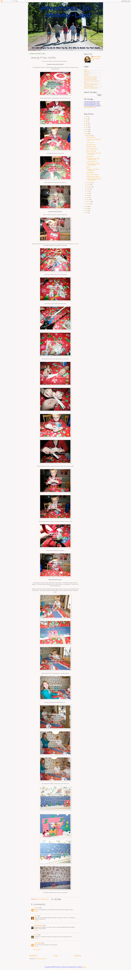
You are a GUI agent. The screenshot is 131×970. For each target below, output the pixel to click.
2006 (87, 212)
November (89, 182)
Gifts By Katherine (38, 925)
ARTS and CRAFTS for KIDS (90, 77)
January (89, 203)
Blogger (84, 967)
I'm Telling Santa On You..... (92, 161)
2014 (87, 125)
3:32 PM (36, 946)
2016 (87, 121)
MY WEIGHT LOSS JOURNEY (91, 84)
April (88, 197)
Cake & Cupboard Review (92, 148)
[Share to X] (57, 899)
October (89, 184)
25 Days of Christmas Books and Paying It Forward (93, 179)
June (88, 193)
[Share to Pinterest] (60, 899)
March (88, 199)
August (88, 189)
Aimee (35, 915)
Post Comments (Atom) (41, 958)
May (88, 195)
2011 (87, 131)
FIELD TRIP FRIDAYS (89, 86)
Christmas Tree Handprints (92, 174)
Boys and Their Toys (91, 144)
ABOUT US (86, 71)
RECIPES (86, 75)
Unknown (36, 907)
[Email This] (54, 899)
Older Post (78, 955)
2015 (87, 123)
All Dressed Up (89, 156)
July (88, 191)
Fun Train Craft (89, 142)
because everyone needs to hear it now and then (93, 153)
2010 (87, 133)
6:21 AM (36, 911)
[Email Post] (52, 899)
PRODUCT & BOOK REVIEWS (91, 88)
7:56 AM (36, 921)
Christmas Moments (90, 137)
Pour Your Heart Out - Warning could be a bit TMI (93, 164)
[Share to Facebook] (59, 899)
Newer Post (33, 955)
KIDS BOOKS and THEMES (90, 79)
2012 (87, 129)
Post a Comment (36, 949)
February (89, 201)
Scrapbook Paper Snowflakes (92, 176)
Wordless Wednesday (91, 151)
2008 (87, 208)
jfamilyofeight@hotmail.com (90, 107)
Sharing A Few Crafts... (91, 146)
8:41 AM (36, 930)
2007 (87, 210)
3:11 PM (36, 938)
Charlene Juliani (97, 56)
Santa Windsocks (90, 172)
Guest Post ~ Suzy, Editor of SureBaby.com (92, 170)
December (89, 135)
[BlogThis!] (56, 899)
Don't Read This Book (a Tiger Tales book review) (93, 159)
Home (55, 955)
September (89, 186)
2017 (87, 119)
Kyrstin (36, 934)
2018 (87, 116)
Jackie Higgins (37, 943)
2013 (87, 127)
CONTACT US (87, 73)
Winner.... (88, 167)
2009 (87, 206)
